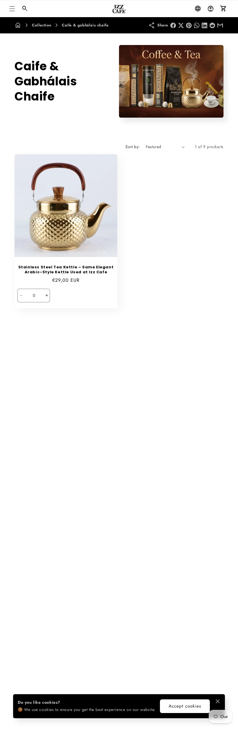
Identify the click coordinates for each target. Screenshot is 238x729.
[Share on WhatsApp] (196, 25)
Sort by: (132, 147)
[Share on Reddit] (212, 25)
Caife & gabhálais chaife (85, 25)
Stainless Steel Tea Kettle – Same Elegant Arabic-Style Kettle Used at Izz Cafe (66, 270)
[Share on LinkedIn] (204, 25)
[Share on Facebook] (173, 25)
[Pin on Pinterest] (188, 25)
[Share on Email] (220, 25)
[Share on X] (181, 25)
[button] (12, 8)
